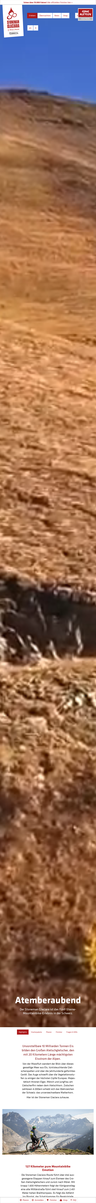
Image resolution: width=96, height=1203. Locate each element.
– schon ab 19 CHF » (48, 2)
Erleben (32, 15)
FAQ (74, 1200)
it (35, 28)
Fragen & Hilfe (71, 1032)
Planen (49, 1032)
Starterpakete (36, 1032)
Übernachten (45, 15)
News (56, 15)
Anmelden (39, 1200)
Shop (65, 15)
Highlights (23, 1032)
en (30, 28)
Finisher (59, 1032)
